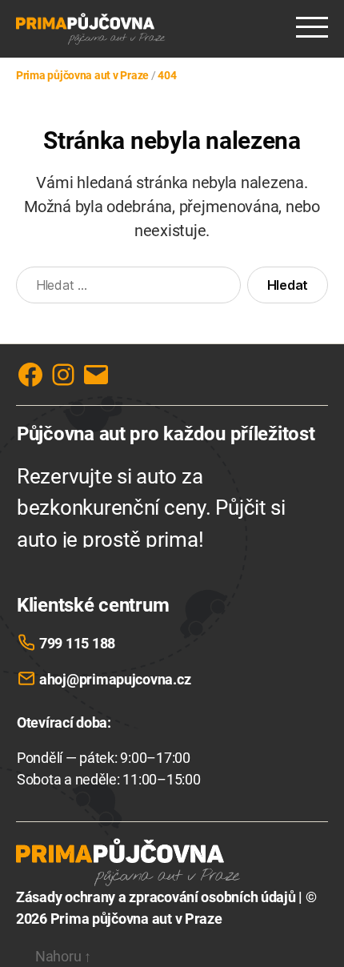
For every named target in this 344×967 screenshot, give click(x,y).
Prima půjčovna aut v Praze (136, 918)
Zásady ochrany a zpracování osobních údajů (156, 897)
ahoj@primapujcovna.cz (114, 679)
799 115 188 (77, 643)
